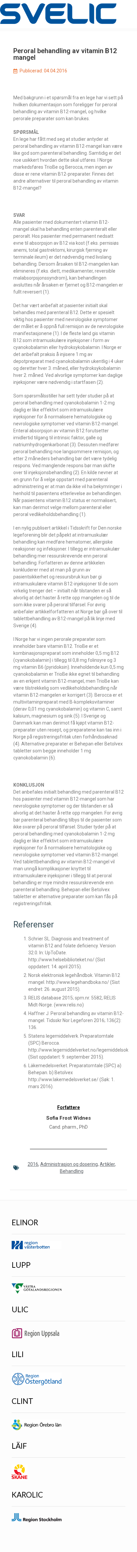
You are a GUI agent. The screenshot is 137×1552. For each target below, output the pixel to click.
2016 (33, 1164)
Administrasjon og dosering (69, 1164)
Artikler (107, 1164)
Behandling (71, 1171)
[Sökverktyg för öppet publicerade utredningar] (58, 13)
